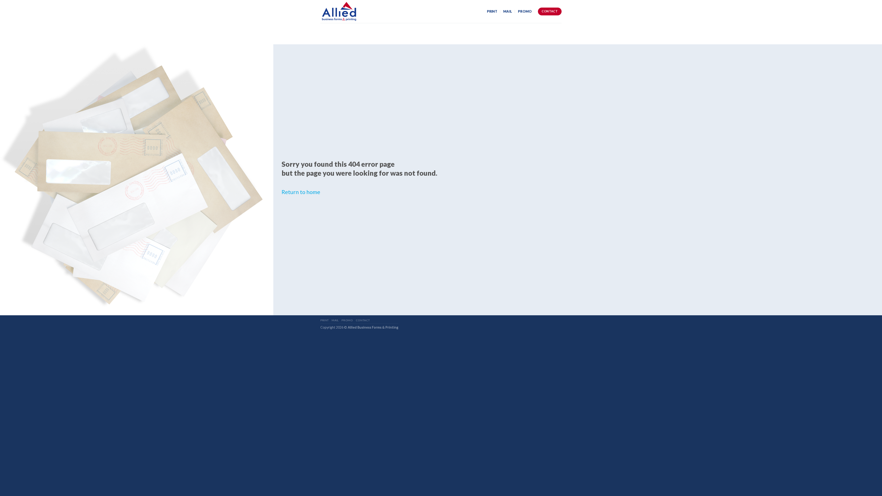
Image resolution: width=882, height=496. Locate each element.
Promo (525, 11)
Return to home (301, 192)
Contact (363, 320)
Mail (507, 11)
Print (492, 11)
